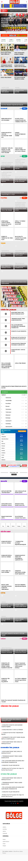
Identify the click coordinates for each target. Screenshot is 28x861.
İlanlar (4, 858)
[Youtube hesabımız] (17, 823)
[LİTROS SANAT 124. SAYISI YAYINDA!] (7, 585)
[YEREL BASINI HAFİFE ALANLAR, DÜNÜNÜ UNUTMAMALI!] (20, 47)
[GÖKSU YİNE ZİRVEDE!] (7, 72)
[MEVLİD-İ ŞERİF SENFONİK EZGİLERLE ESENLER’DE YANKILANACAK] (7, 84)
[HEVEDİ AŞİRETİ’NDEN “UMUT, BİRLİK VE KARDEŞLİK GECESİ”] (7, 47)
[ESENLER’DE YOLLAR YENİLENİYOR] (5, 335)
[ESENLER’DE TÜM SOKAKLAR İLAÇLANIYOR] (7, 693)
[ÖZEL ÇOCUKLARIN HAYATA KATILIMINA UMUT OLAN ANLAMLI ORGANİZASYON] (5, 328)
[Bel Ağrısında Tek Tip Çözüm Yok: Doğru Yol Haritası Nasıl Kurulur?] (5, 341)
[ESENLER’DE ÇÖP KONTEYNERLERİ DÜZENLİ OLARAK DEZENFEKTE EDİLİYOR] (7, 677)
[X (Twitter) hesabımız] (13, 823)
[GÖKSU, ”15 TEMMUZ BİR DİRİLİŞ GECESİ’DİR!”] (20, 216)
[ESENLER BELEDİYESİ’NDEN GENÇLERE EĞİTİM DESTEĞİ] (20, 83)
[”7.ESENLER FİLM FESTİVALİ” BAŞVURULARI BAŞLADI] (20, 555)
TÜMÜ (24, 108)
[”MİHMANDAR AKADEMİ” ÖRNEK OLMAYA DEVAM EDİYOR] (7, 60)
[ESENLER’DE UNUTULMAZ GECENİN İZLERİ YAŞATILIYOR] (20, 585)
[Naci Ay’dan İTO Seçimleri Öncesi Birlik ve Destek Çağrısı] (20, 231)
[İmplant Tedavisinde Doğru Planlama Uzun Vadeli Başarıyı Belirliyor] (20, 677)
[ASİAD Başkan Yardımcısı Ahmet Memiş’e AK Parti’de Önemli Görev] (7, 216)
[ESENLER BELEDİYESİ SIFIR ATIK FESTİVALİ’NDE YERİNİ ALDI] (7, 127)
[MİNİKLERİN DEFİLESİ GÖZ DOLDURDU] (7, 113)
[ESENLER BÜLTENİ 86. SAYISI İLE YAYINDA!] (7, 569)
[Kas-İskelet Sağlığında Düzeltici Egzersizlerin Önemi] (20, 693)
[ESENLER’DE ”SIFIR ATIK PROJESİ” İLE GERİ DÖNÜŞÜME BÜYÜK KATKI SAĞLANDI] (7, 143)
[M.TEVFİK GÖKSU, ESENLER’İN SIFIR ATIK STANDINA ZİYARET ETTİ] (20, 113)
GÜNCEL (4, 846)
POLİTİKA (5, 848)
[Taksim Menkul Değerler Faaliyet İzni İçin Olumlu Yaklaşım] (20, 143)
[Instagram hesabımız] (15, 823)
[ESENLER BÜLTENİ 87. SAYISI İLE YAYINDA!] (5, 353)
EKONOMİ (5, 852)
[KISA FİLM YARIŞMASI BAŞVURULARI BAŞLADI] (14, 95)
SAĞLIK (4, 850)
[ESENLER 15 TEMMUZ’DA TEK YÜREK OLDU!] (7, 231)
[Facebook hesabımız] (11, 823)
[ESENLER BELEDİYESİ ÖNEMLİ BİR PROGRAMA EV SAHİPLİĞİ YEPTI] (20, 60)
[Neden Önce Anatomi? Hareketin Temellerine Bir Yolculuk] (14, 710)
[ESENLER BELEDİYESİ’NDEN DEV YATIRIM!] (20, 127)
